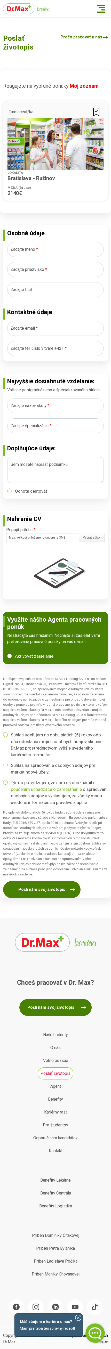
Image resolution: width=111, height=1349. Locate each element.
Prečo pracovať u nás (81, 37)
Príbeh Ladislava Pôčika (55, 1261)
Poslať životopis (55, 1073)
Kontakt (55, 1150)
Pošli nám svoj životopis (41, 889)
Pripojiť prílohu (20, 529)
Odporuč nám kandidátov (55, 1137)
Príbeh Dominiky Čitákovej (55, 1235)
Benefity (55, 1099)
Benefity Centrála (55, 1193)
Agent (55, 1086)
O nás (55, 1047)
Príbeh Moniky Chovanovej (56, 1274)
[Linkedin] (55, 1307)
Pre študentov (55, 1125)
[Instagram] (36, 1307)
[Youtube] (75, 1307)
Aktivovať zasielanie (34, 656)
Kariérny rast (55, 1112)
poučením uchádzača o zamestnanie (46, 789)
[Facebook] (16, 1307)
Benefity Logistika (55, 1206)
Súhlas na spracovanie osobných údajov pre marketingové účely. (53, 769)
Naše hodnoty (55, 1034)
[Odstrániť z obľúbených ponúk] (96, 111)
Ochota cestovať (31, 491)
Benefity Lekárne (55, 1180)
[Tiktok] (94, 1307)
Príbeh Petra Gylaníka (55, 1248)
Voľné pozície (55, 1060)
